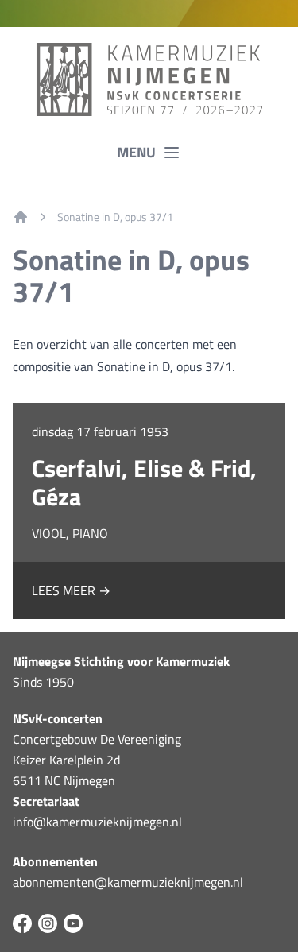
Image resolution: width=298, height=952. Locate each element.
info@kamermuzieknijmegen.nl (97, 821)
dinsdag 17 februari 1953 (100, 431)
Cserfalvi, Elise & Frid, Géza (144, 482)
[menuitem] (21, 217)
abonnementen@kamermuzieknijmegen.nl (128, 882)
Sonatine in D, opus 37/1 (115, 217)
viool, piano (70, 533)
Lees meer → (71, 590)
